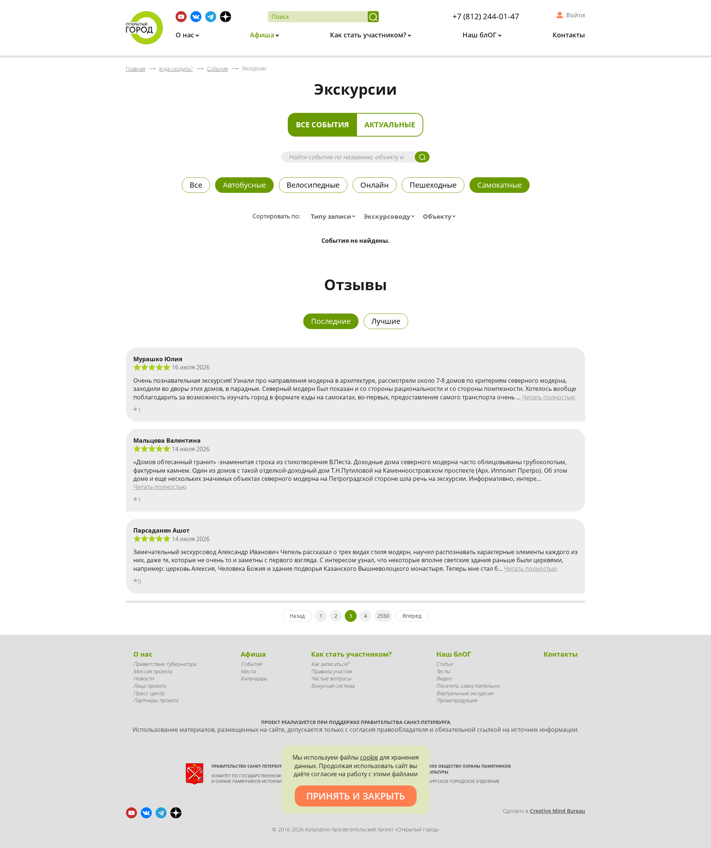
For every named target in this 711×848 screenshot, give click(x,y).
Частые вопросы (331, 678)
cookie (369, 757)
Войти (575, 15)
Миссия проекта (152, 671)
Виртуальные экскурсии (464, 693)
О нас (186, 34)
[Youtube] (181, 16)
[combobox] (334, 216)
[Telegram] (210, 16)
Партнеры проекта (155, 700)
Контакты (569, 34)
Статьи (444, 663)
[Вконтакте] (195, 16)
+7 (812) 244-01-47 (486, 16)
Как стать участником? (369, 34)
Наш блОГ (480, 34)
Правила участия (331, 671)
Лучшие (385, 321)
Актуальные (389, 125)
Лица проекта (149, 685)
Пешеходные (433, 185)
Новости (143, 678)
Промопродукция (456, 700)
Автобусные (244, 185)
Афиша (263, 34)
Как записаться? (330, 663)
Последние (331, 321)
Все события (322, 125)
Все (196, 185)
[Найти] (373, 16)
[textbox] (334, 216)
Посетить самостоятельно (468, 685)
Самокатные (499, 185)
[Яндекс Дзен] (225, 16)
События (251, 663)
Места (248, 671)
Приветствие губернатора (164, 663)
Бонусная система (332, 685)
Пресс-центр (148, 693)
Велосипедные (313, 185)
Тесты (443, 671)
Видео (443, 678)
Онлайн (374, 185)
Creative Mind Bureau (557, 810)
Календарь (254, 678)
